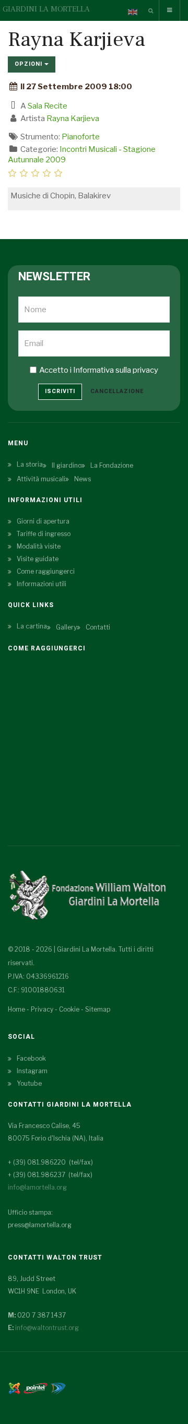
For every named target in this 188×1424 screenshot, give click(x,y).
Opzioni (29, 64)
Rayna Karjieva (72, 118)
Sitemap (97, 1009)
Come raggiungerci (46, 571)
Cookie (69, 1009)
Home (16, 1009)
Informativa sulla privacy (115, 370)
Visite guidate (37, 559)
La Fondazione (111, 465)
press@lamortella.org (40, 1225)
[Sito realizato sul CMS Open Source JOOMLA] (14, 1387)
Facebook (31, 1058)
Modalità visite (39, 546)
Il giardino (66, 465)
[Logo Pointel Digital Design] (58, 1387)
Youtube (29, 1083)
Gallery (66, 627)
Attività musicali (41, 479)
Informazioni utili (41, 584)
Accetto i (98, 370)
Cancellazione (117, 391)
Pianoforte (81, 136)
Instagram (32, 1071)
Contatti (98, 627)
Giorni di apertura (43, 521)
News (82, 479)
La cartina (32, 626)
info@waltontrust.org (47, 1328)
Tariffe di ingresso (43, 534)
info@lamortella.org (37, 1187)
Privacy (42, 1009)
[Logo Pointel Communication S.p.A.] (35, 1387)
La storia (30, 464)
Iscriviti (60, 391)
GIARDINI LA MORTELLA (46, 9)
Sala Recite (47, 106)
